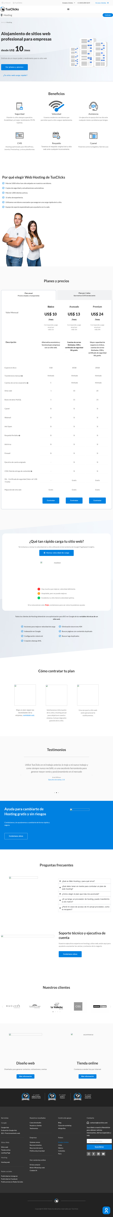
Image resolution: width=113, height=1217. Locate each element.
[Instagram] (89, 1154)
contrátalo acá (28, 715)
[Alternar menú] (68, 9)
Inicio (3, 22)
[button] (21, 775)
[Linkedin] (98, 1154)
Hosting (8, 15)
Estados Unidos (67, 3)
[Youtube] (103, 1154)
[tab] (28, 295)
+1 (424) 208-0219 (83, 3)
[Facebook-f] (94, 1154)
